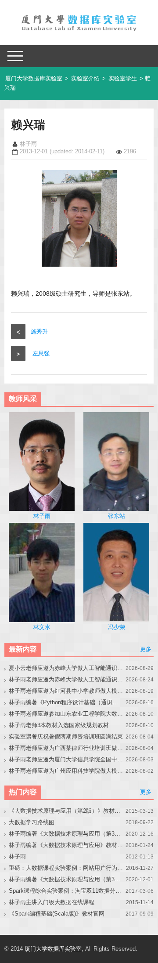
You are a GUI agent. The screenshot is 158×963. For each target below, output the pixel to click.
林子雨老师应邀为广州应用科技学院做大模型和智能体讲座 (66, 771)
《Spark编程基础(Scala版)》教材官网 (56, 913)
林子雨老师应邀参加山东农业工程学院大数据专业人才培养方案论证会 (66, 713)
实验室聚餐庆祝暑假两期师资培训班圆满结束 (66, 736)
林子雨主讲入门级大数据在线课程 (51, 902)
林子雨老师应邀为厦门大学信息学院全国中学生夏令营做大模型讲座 (66, 759)
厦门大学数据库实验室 (33, 78)
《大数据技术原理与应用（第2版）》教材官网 (66, 810)
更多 (145, 649)
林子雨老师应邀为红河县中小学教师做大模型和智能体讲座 (66, 691)
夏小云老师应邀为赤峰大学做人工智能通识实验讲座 (66, 668)
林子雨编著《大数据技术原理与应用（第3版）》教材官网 (66, 833)
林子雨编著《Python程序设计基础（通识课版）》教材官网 (66, 702)
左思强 (41, 353)
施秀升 (39, 331)
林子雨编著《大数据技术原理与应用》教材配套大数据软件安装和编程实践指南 (66, 845)
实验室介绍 (85, 78)
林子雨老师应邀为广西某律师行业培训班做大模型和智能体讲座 (66, 748)
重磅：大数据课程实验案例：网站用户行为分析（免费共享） (66, 868)
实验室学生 (122, 78)
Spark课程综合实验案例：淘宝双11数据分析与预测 (66, 890)
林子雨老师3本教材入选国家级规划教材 (59, 725)
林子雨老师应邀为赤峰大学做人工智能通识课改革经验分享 (66, 679)
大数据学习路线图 (31, 822)
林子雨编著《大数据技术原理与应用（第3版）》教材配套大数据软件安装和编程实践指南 (66, 879)
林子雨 (17, 856)
